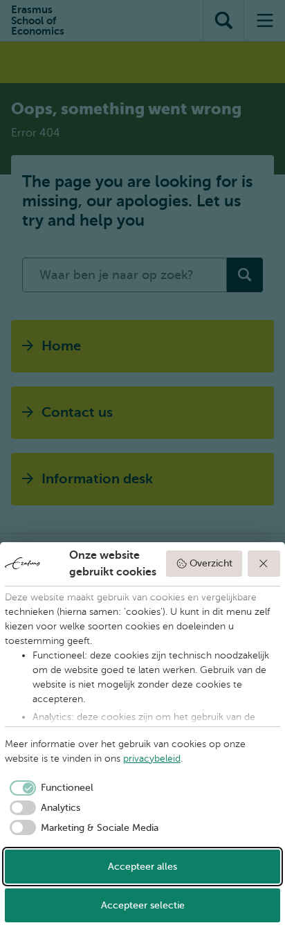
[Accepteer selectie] (264, 563)
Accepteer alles (142, 866)
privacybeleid (152, 758)
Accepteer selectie (143, 905)
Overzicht (211, 563)
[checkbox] (49, 788)
